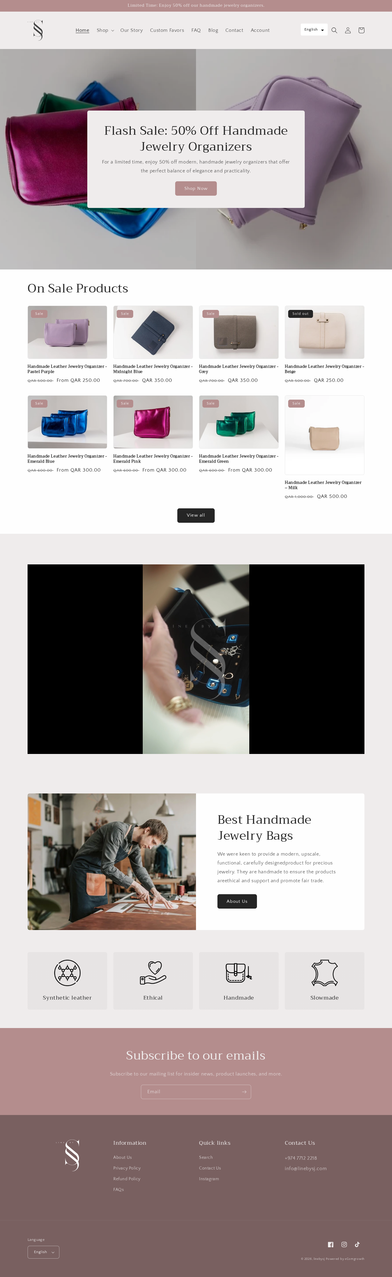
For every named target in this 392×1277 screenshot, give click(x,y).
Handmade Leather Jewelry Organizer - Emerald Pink (153, 459)
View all (196, 515)
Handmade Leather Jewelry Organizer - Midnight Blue (153, 369)
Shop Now (196, 188)
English (40, 1252)
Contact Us (210, 1168)
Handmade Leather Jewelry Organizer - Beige (324, 369)
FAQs (118, 1189)
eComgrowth (354, 1259)
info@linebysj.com (306, 1168)
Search (206, 1157)
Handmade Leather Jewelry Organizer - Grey (239, 369)
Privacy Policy (127, 1168)
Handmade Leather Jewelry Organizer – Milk (323, 485)
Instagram (209, 1179)
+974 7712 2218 (301, 1158)
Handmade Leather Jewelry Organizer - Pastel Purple (67, 369)
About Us (237, 901)
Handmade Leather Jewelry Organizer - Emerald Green (239, 459)
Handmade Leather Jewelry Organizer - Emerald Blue (67, 459)
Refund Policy (127, 1179)
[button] (105, 30)
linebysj (319, 1259)
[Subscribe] (244, 1092)
